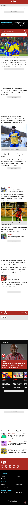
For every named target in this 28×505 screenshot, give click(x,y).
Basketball (3, 478)
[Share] (25, 31)
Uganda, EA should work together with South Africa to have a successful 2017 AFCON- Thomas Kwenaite (13, 365)
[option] (7, 380)
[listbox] (14, 380)
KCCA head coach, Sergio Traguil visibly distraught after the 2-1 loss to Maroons (6, 384)
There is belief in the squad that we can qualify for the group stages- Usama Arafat (18, 384)
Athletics (18, 476)
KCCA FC (4, 317)
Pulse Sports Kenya (21, 492)
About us (3, 484)
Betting (9, 441)
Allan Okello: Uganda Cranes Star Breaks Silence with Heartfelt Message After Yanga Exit (17, 437)
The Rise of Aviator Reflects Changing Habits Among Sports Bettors (17, 444)
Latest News (3, 5)
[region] (14, 380)
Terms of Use (4, 487)
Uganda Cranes (11, 433)
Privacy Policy (19, 484)
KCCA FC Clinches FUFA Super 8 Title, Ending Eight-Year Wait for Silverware (17, 451)
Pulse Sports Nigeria (6, 492)
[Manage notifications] (25, 502)
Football (4, 361)
